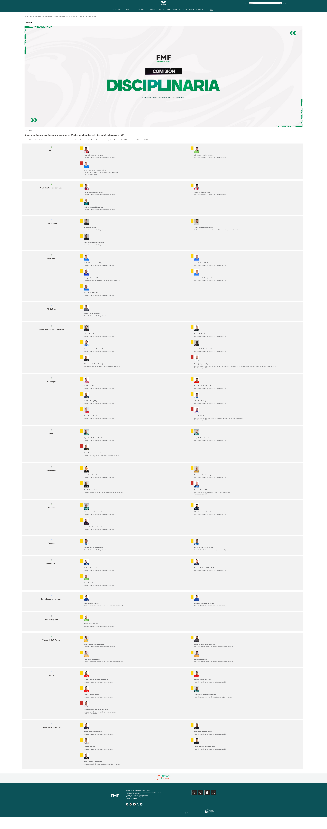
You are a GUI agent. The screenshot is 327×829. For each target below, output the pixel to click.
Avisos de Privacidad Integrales (135, 796)
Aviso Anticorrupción (132, 798)
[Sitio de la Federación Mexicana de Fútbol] (163, 6)
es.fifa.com (182, 812)
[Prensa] (213, 797)
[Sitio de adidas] (211, 10)
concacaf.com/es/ (198, 812)
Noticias (31, 16)
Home (26, 16)
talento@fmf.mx (143, 795)
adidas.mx (189, 812)
